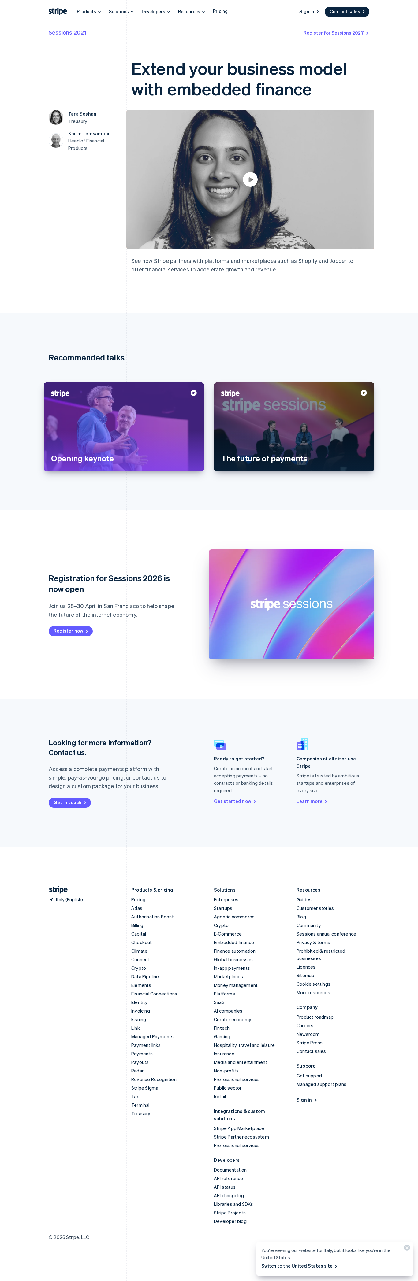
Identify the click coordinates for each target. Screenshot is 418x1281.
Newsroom (308, 1034)
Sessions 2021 (67, 32)
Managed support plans (321, 1084)
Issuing (138, 1019)
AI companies (228, 1011)
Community (309, 925)
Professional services (237, 1079)
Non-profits (226, 1071)
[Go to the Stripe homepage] (56, 890)
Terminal (140, 1105)
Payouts (140, 1062)
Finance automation (235, 951)
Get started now (232, 801)
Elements (141, 985)
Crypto (138, 968)
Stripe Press (310, 1042)
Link (135, 1028)
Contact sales (345, 11)
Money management (236, 985)
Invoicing (140, 1011)
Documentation (230, 1170)
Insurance (224, 1053)
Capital (138, 934)
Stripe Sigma (144, 1088)
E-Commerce (228, 934)
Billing (137, 925)
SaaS (219, 1002)
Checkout (141, 942)
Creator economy (232, 1019)
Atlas (136, 908)
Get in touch (67, 802)
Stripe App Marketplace (239, 1128)
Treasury (141, 1113)
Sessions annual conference (326, 934)
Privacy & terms (313, 942)
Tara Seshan (82, 114)
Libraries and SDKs (233, 1204)
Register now (68, 631)
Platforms (224, 994)
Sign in (306, 11)
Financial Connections (154, 994)
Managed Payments (152, 1036)
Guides (304, 899)
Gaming (222, 1036)
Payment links (146, 1045)
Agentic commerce (234, 917)
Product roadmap (315, 1017)
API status (225, 1187)
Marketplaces (228, 976)
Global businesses (233, 959)
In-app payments (232, 968)
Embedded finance (234, 942)
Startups (223, 908)
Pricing (220, 11)
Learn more (310, 801)
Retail (220, 1096)
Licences (306, 967)
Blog (301, 917)
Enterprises (226, 899)
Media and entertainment (240, 1062)
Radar (137, 1071)
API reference (228, 1178)
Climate (139, 951)
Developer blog (230, 1221)
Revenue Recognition (154, 1079)
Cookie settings (313, 984)
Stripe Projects (230, 1212)
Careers (305, 1025)
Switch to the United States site (297, 1266)
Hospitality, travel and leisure (244, 1045)
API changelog (229, 1195)
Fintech (222, 1028)
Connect (140, 959)
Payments (142, 1053)
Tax (135, 1096)
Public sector (228, 1088)
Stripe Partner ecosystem (241, 1137)
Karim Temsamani (88, 133)
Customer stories (315, 908)
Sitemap (305, 975)
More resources (313, 992)
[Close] (406, 1249)
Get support (310, 1075)
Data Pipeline (145, 976)
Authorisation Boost (152, 917)
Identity (139, 1002)
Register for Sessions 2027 (334, 33)
